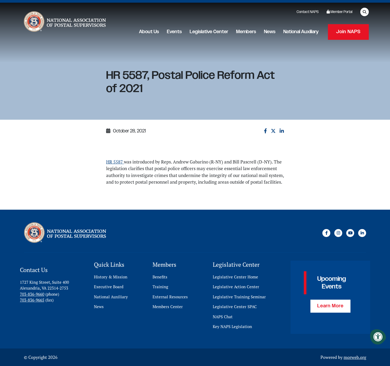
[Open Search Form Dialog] (364, 12)
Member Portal (341, 12)
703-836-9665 (32, 300)
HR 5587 (115, 162)
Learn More (330, 306)
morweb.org (355, 357)
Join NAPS (348, 32)
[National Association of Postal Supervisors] (64, 22)
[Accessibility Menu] (378, 337)
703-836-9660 (32, 294)
